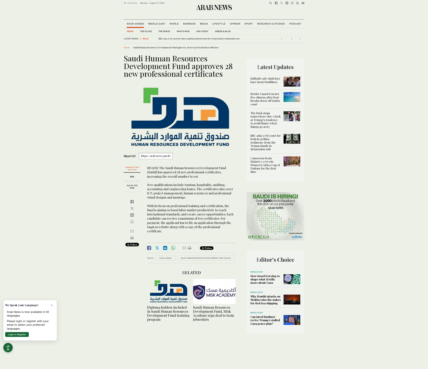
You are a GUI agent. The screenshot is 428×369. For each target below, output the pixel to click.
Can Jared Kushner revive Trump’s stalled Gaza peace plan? (265, 320)
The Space (164, 31)
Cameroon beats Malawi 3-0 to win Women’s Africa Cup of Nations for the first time (265, 165)
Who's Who (183, 31)
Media (204, 23)
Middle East (156, 23)
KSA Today (202, 31)
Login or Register (17, 334)
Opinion (235, 23)
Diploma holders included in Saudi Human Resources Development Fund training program (168, 313)
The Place (146, 31)
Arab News (132, 3)
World (174, 23)
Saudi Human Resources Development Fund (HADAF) (206, 258)
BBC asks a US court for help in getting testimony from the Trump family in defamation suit (198, 39)
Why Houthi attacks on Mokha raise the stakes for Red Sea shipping (265, 299)
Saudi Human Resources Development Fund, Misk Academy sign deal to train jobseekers (213, 313)
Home (127, 47)
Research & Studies (271, 23)
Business (189, 23)
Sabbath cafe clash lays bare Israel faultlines (265, 80)
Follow (133, 244)
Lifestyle (219, 23)
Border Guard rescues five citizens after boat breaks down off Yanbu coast (265, 99)
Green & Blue (223, 31)
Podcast (295, 23)
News (130, 31)
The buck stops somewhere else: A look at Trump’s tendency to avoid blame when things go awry (265, 120)
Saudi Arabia (135, 23)
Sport (248, 23)
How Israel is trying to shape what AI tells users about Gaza (265, 279)
